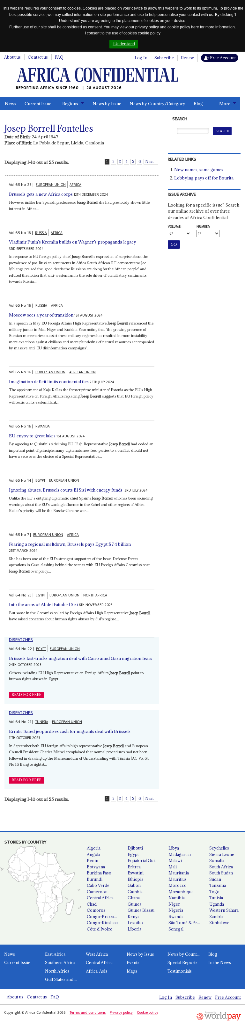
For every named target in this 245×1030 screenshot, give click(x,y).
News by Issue (107, 103)
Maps (132, 971)
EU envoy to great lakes (32, 436)
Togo (214, 891)
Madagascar (179, 854)
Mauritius (177, 879)
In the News (219, 962)
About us (12, 57)
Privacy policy (121, 1012)
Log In (141, 57)
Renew (187, 57)
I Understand (124, 44)
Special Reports (182, 962)
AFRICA (75, 185)
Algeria (93, 848)
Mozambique (181, 891)
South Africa (221, 866)
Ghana (134, 897)
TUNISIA (41, 722)
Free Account (222, 57)
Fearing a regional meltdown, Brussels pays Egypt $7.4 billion (70, 544)
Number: (203, 227)
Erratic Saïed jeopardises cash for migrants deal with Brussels (69, 731)
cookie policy (178, 27)
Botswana (96, 866)
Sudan (215, 879)
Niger (174, 904)
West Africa (97, 954)
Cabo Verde (98, 885)
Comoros (96, 910)
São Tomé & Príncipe (186, 922)
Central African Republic (104, 897)
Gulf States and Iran (63, 979)
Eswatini (136, 872)
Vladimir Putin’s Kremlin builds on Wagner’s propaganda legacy (72, 242)
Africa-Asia (96, 971)
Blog (198, 103)
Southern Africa (60, 962)
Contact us (38, 57)
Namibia (176, 897)
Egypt (133, 854)
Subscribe (164, 57)
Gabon (134, 885)
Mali (172, 866)
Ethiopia (135, 879)
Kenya (133, 916)
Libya (173, 848)
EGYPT (40, 481)
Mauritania (178, 872)
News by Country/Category (157, 103)
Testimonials (179, 971)
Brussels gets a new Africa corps (41, 194)
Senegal (175, 928)
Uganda (216, 904)
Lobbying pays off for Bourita (204, 178)
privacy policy (147, 27)
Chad (92, 904)
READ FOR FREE (26, 694)
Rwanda (175, 916)
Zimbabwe (219, 922)
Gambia (135, 891)
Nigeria (175, 910)
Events (133, 962)
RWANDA (42, 426)
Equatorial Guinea (144, 860)
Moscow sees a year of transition (41, 315)
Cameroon (97, 891)
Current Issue (38, 103)
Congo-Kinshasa (102, 922)
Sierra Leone (221, 854)
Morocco (177, 885)
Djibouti (135, 848)
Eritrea (134, 866)
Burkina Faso (99, 872)
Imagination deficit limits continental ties (49, 381)
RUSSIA (41, 233)
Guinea (134, 904)
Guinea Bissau (141, 910)
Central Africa (99, 962)
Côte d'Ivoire (99, 928)
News (10, 103)
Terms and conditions (88, 1012)
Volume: (174, 227)
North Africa (57, 971)
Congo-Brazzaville (104, 916)
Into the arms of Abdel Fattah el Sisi (43, 604)
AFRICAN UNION (82, 372)
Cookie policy (147, 1012)
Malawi (175, 860)
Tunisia (216, 897)
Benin (92, 860)
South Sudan (221, 872)
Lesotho (135, 922)
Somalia (216, 860)
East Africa (55, 954)
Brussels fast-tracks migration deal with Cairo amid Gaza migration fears (80, 658)
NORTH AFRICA (95, 595)
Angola (93, 854)
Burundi (94, 879)
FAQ (59, 57)
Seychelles (219, 848)
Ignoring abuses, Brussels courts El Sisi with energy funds (66, 490)
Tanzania (217, 885)
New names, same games (198, 169)
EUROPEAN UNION (51, 185)
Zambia (216, 916)
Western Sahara (224, 910)
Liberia (134, 928)
